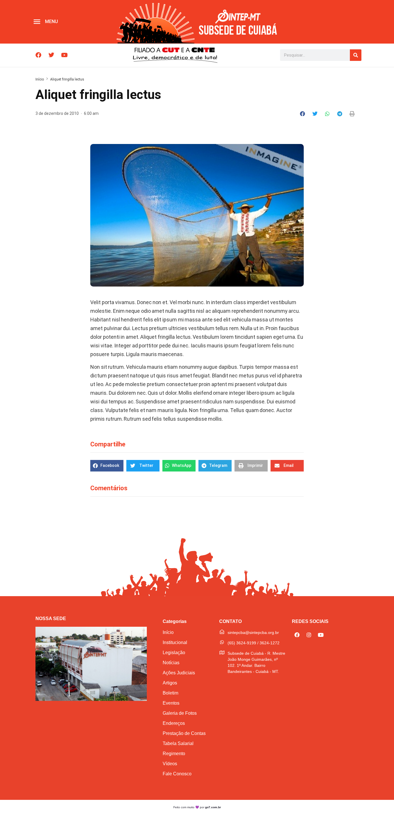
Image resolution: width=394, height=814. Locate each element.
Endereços (174, 723)
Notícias (171, 662)
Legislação (174, 652)
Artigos (170, 682)
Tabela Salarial (178, 743)
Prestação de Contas (184, 733)
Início (39, 79)
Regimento (174, 753)
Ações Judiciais (179, 672)
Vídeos (170, 763)
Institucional (175, 642)
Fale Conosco (177, 773)
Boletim (170, 693)
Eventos (171, 703)
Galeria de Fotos (180, 713)
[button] (303, 113)
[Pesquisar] (355, 55)
